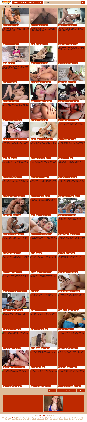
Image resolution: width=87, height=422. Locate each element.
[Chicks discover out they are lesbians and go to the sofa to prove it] (43, 282)
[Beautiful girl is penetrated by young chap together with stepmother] (71, 168)
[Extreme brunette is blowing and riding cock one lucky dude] (15, 358)
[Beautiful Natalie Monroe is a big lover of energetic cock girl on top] (15, 168)
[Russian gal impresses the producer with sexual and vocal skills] (43, 149)
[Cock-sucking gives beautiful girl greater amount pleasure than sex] (15, 130)
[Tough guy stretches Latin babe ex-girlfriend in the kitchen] (15, 301)
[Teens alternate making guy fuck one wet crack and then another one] (43, 244)
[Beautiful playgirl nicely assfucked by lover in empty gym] (43, 111)
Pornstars (32, 2)
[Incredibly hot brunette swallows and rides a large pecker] (43, 377)
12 (77, 390)
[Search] (83, 2)
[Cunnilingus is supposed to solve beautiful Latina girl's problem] (15, 111)
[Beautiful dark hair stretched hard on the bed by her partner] (43, 168)
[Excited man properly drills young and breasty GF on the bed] (15, 206)
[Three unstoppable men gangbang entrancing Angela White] (15, 377)
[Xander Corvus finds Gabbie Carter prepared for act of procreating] (71, 130)
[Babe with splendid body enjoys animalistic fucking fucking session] (15, 244)
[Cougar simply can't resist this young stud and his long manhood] (43, 130)
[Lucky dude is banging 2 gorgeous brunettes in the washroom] (43, 339)
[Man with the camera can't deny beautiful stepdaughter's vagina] (71, 358)
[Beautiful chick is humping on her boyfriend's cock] (71, 187)
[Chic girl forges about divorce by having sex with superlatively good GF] (43, 35)
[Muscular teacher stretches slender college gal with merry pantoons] (15, 16)
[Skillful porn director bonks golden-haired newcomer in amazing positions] (71, 225)
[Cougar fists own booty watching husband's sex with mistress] (71, 339)
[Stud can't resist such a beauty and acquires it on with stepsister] (15, 73)
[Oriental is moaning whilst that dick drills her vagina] (71, 320)
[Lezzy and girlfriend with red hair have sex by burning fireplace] (15, 187)
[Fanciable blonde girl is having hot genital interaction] (43, 358)
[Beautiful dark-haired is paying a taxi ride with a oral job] (71, 92)
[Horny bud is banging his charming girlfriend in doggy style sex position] (15, 282)
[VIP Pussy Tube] (6, 2)
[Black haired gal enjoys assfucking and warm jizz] (71, 35)
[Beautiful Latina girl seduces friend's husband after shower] (43, 73)
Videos (16, 2)
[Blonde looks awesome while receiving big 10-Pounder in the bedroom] (15, 339)
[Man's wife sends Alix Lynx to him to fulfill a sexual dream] (71, 149)
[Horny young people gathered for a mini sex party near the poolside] (71, 206)
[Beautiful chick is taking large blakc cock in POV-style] (15, 149)
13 (80, 390)
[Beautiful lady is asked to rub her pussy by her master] (15, 92)
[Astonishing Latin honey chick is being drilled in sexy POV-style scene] (43, 263)
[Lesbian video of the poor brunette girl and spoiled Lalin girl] (15, 320)
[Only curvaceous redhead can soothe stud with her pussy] (43, 54)
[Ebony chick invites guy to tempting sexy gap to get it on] (15, 225)
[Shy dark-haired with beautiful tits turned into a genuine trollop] (15, 263)
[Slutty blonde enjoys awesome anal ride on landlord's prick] (71, 377)
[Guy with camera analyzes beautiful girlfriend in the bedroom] (71, 301)
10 (72, 390)
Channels (40, 2)
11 (75, 390)
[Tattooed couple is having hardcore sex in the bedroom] (71, 73)
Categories (24, 2)
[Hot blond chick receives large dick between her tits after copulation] (43, 301)
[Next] (83, 390)
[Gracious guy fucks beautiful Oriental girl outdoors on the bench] (15, 54)
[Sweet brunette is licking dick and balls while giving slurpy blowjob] (43, 92)
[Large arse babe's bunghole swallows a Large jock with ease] (43, 206)
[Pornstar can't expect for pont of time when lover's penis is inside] (15, 35)
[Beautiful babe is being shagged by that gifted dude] (71, 111)
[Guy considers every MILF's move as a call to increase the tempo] (43, 187)
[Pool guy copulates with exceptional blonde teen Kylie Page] (71, 244)
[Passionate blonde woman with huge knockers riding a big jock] (43, 225)
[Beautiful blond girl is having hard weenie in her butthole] (71, 282)
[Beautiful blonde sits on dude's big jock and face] (71, 263)
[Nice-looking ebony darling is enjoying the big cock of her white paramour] (43, 16)
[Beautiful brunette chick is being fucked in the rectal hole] (71, 16)
